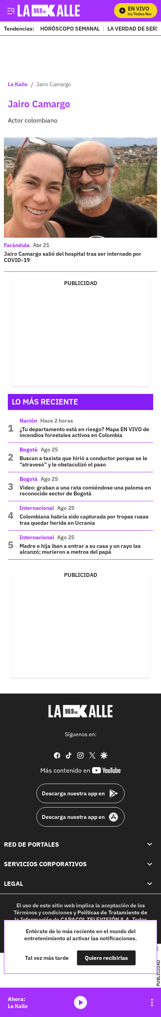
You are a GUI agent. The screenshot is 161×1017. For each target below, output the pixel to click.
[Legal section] (149, 883)
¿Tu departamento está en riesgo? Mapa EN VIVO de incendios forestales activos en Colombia (84, 432)
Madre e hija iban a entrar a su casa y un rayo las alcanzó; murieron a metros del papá (80, 549)
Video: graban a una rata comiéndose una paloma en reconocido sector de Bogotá (85, 490)
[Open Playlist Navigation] (152, 1002)
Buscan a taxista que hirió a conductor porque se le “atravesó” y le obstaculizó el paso (83, 461)
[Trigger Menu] (11, 10)
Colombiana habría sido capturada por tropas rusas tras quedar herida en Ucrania (84, 519)
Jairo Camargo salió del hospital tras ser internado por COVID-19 (72, 257)
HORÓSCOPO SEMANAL (70, 28)
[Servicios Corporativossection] (149, 863)
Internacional (37, 507)
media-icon (80, 1002)
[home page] (80, 711)
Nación (28, 420)
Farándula (17, 245)
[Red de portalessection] (149, 844)
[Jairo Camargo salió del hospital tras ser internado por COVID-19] (80, 187)
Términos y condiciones (43, 912)
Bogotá (29, 449)
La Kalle (18, 84)
